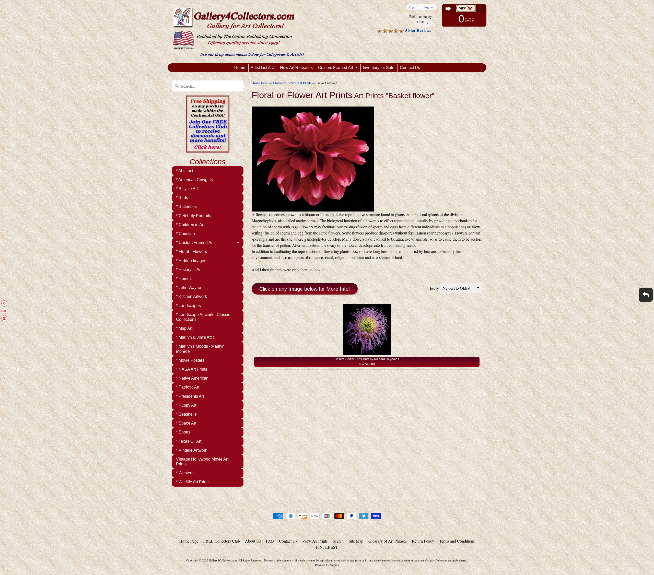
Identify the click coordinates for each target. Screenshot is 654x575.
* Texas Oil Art (188, 441)
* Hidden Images (191, 261)
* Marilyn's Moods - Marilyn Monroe (200, 348)
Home (239, 67)
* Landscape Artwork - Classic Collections (203, 317)
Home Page (260, 83)
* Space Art (186, 423)
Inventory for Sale (378, 67)
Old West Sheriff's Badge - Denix (56, 554)
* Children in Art (190, 224)
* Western (185, 473)
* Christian (185, 233)
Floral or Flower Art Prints (292, 83)
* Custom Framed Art (195, 242)
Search (338, 541)
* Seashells (186, 414)
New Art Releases (296, 67)
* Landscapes (188, 305)
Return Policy (423, 541)
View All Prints (315, 541)
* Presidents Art (190, 396)
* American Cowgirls (194, 180)
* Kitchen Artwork (191, 296)
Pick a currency (420, 16)
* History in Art (189, 269)
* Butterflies (186, 206)
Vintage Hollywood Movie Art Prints (202, 461)
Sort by (434, 288)
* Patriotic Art (187, 387)
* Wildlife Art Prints (192, 482)
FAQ (270, 541)
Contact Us (410, 67)
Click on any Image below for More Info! (304, 289)
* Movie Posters (190, 360)
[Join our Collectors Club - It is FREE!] (207, 149)
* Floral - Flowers (191, 251)
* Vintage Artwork (191, 450)
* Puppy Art (186, 405)
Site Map (356, 541)
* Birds (182, 197)
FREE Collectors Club (221, 541)
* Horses (184, 278)
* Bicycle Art (187, 188)
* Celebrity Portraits (193, 216)
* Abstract (184, 171)
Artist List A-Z (263, 67)
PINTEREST (327, 547)
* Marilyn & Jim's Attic (195, 337)
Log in (413, 7)
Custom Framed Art (335, 67)
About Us (253, 541)
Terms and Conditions (457, 541)
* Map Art (184, 328)
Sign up (429, 7)
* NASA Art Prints (191, 369)
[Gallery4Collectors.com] (238, 31)
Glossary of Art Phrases (387, 541)
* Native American (192, 378)
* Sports (183, 432)
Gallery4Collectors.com (223, 560)
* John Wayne (188, 287)
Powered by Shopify (327, 565)
